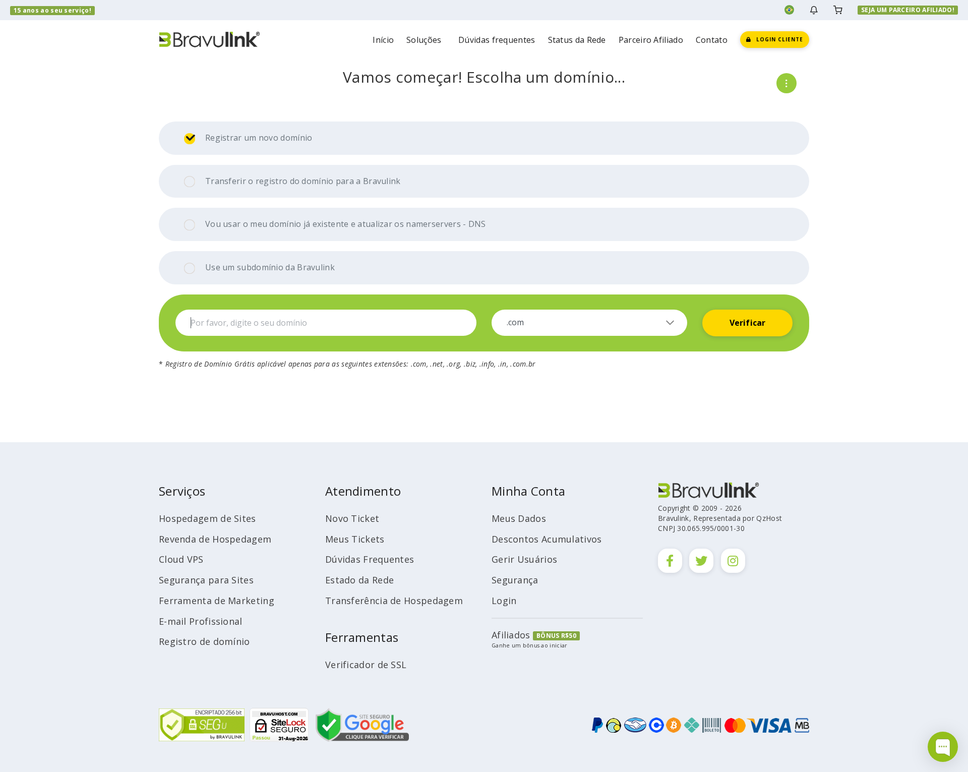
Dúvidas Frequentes (369, 559)
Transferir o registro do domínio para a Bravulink (303, 181)
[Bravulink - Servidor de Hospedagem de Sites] (209, 38)
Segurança (515, 580)
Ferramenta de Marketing (216, 601)
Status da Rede (577, 40)
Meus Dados (519, 518)
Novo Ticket (352, 518)
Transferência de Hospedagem (394, 601)
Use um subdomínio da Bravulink (270, 267)
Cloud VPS (181, 559)
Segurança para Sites (206, 580)
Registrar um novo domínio (259, 137)
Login (504, 601)
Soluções (426, 40)
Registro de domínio (204, 641)
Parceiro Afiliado (651, 40)
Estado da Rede (359, 580)
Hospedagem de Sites (207, 518)
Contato (712, 40)
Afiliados (511, 635)
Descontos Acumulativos (547, 539)
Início (383, 40)
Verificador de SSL (365, 665)
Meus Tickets (355, 539)
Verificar (748, 322)
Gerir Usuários (524, 559)
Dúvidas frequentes (496, 40)
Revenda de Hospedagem (215, 539)
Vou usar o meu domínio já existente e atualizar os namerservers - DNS (345, 223)
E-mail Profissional (201, 621)
